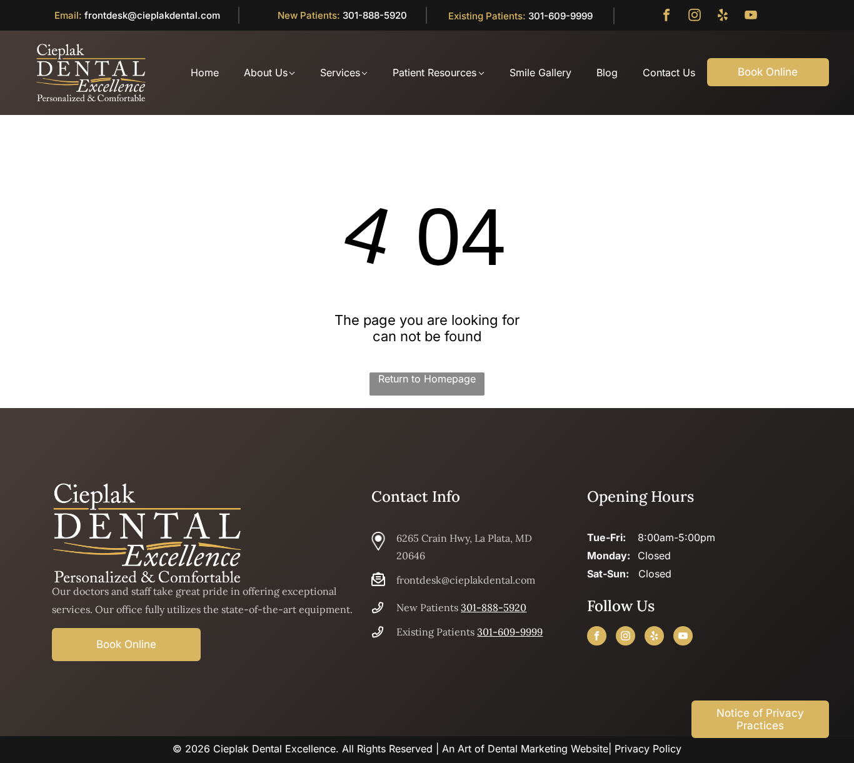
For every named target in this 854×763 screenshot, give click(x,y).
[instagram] (694, 16)
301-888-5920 (375, 15)
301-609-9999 (560, 16)
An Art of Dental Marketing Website (525, 748)
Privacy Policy (648, 748)
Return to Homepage (427, 378)
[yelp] (722, 16)
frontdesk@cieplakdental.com (152, 15)
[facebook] (666, 16)
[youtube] (750, 16)
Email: (68, 15)
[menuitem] (192, 72)
